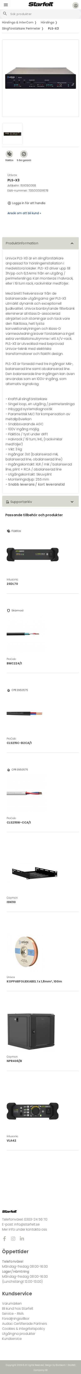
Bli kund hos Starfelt (17, 1308)
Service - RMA (13, 1313)
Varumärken (12, 1303)
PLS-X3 (53, 28)
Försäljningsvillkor (15, 1318)
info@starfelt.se (27, 1224)
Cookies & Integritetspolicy (23, 1328)
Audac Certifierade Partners (24, 1323)
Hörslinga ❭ (49, 22)
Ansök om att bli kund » (24, 213)
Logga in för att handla (28, 203)
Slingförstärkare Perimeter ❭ (23, 28)
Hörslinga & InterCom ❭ (19, 22)
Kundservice (12, 1338)
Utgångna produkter (18, 1333)
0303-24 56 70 (35, 1219)
